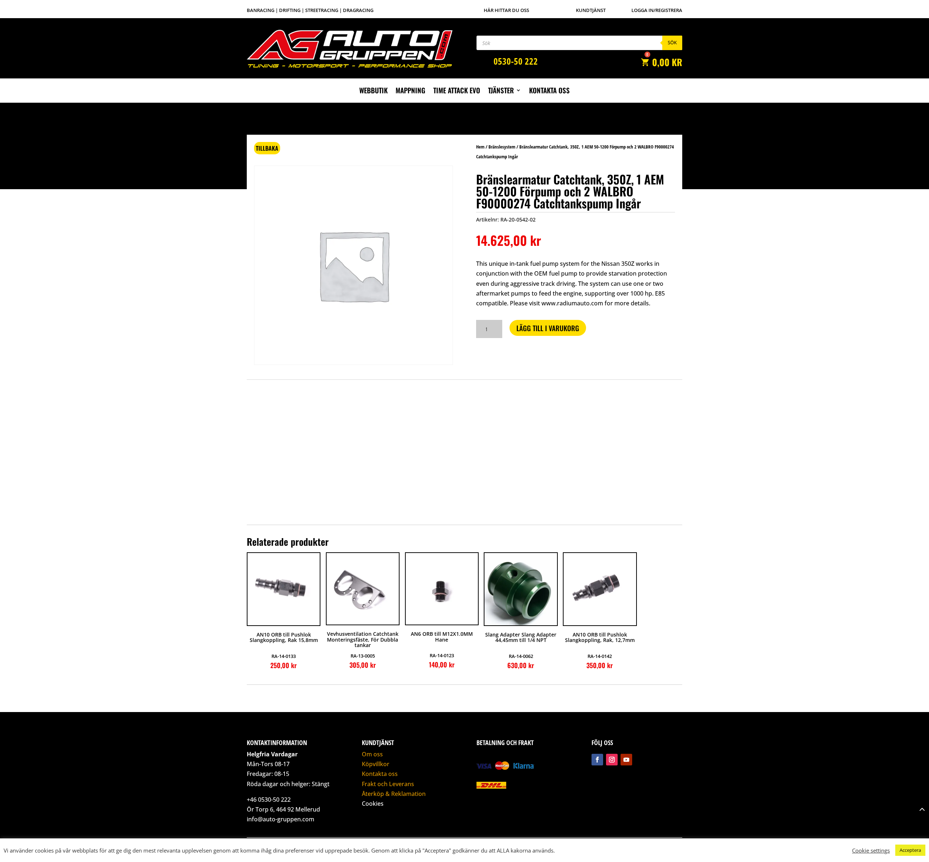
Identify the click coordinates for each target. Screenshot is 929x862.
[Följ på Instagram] (612, 759)
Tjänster (501, 91)
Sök (672, 42)
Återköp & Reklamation (394, 794)
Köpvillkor (375, 764)
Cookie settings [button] (871, 850)
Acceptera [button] (910, 850)
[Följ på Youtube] (626, 759)
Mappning (410, 91)
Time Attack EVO (456, 91)
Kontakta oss (549, 91)
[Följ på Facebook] (597, 759)
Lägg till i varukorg (547, 328)
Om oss (372, 754)
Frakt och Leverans (388, 784)
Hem (480, 146)
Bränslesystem (501, 146)
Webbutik (373, 91)
